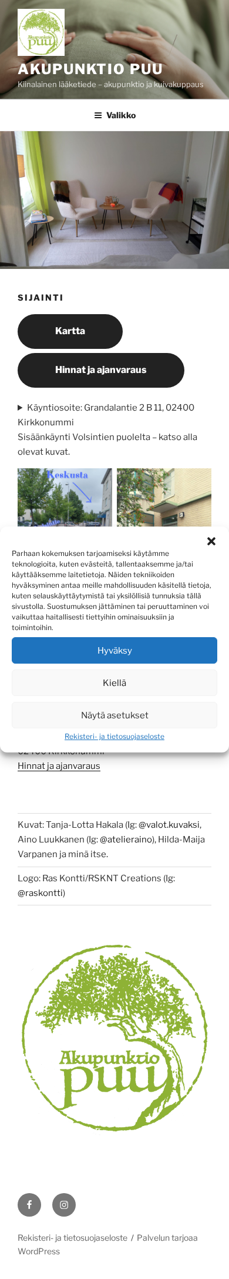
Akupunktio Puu (90, 69)
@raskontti (40, 893)
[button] (211, 541)
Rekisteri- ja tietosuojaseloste (114, 736)
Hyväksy (114, 650)
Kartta (70, 331)
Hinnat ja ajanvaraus (101, 369)
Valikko (121, 115)
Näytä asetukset (115, 715)
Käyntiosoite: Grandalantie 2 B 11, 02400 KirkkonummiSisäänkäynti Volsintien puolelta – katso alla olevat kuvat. (107, 429)
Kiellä (114, 683)
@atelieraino (126, 839)
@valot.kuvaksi (169, 825)
